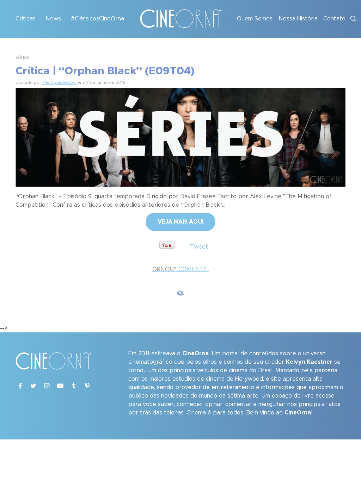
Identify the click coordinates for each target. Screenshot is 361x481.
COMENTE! (180, 269)
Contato (334, 18)
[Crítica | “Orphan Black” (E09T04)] (180, 136)
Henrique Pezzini (59, 82)
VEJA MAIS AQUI (180, 222)
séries (23, 57)
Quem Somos (255, 18)
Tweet (199, 247)
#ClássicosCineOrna (97, 18)
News (53, 18)
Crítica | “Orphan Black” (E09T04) (105, 71)
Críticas (26, 18)
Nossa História (298, 18)
